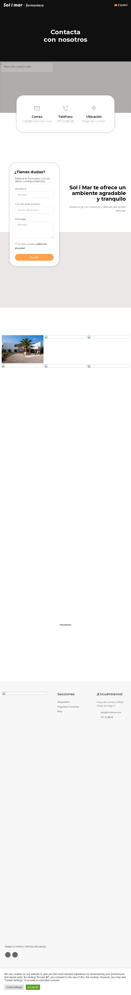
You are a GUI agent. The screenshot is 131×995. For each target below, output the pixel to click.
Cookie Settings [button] (14, 987)
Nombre (20, 188)
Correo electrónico (27, 204)
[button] (104, 5)
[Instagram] (15, 955)
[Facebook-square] (8, 955)
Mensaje (20, 219)
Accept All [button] (33, 987)
